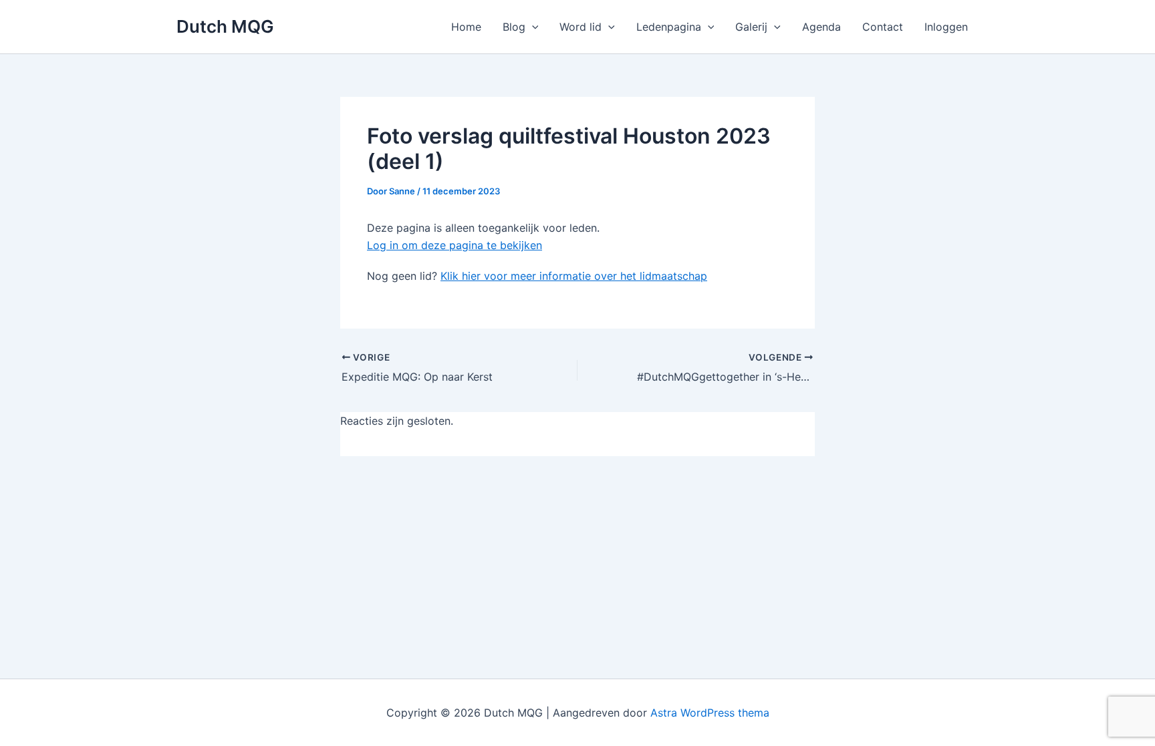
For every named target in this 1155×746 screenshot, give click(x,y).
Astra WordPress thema (709, 712)
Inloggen (946, 26)
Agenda (821, 26)
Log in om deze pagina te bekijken (454, 245)
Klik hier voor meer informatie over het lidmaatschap (573, 276)
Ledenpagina (668, 26)
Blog (514, 26)
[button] (532, 26)
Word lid (580, 26)
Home (466, 26)
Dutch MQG (225, 26)
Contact (882, 26)
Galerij (751, 26)
